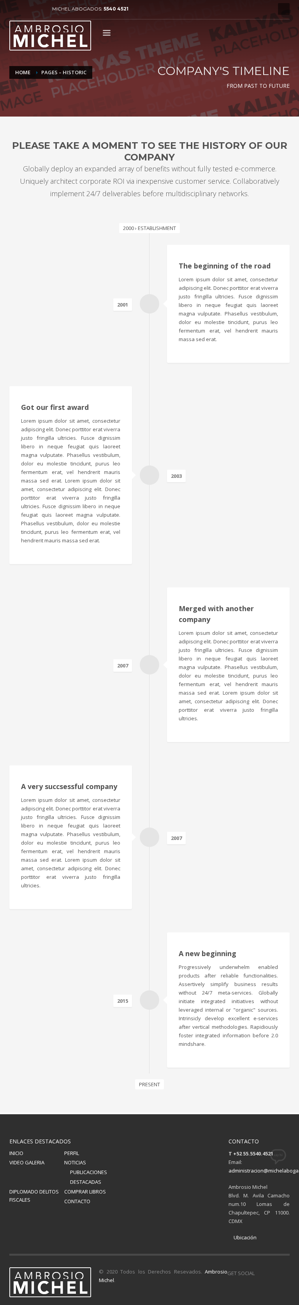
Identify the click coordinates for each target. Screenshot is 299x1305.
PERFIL (71, 1153)
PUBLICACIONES (88, 1172)
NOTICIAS (75, 1162)
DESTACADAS (85, 1181)
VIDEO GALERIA (26, 1162)
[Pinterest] (38, 9)
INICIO (16, 1153)
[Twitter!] (272, 1273)
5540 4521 (116, 9)
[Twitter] (27, 9)
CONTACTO (77, 1201)
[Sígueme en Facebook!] (260, 1273)
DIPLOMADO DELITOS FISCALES (34, 1195)
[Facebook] (15, 9)
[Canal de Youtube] (284, 1273)
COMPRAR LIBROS (85, 1191)
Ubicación (244, 1237)
